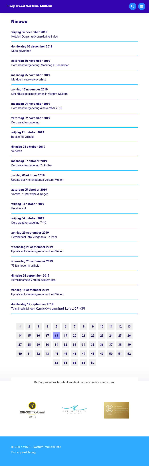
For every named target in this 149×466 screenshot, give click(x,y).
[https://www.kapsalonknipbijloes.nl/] (116, 410)
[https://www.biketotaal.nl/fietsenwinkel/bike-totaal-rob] (32, 410)
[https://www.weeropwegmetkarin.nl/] (74, 410)
